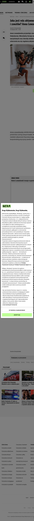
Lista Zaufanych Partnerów (9, 304)
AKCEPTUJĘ (17, 315)
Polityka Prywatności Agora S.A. (23, 264)
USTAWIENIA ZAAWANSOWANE (17, 310)
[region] (17, 260)
